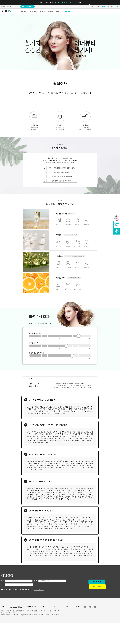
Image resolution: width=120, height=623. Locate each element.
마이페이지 (90, 6)
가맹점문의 (44, 607)
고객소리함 (65, 607)
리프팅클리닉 (33, 11)
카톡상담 (58, 11)
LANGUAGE (113, 7)
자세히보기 (39, 589)
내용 (2, 585)
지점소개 (50, 11)
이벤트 (103, 6)
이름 (2, 581)
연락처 (35, 581)
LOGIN (97, 6)
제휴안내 (54, 607)
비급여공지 (76, 607)
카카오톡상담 (97, 587)
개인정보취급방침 (31, 607)
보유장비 (42, 11)
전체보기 (23, 11)
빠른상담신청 (96, 582)
